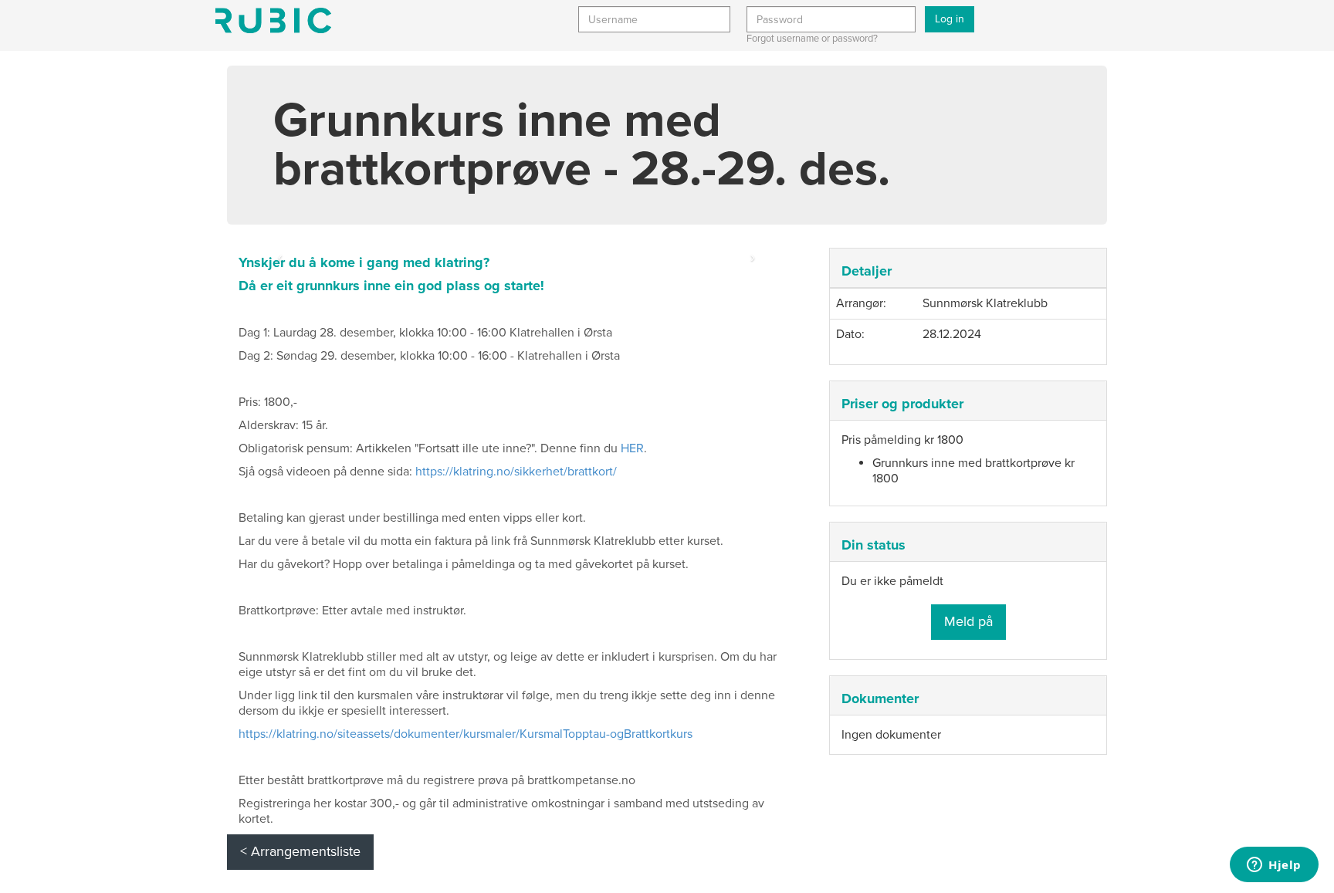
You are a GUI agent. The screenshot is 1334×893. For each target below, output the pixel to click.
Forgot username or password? (812, 38)
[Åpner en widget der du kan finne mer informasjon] (1274, 866)
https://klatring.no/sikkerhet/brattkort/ (514, 471)
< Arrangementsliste (300, 851)
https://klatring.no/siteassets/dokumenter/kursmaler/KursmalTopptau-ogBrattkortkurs (465, 734)
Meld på (968, 621)
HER (632, 448)
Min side (273, 20)
